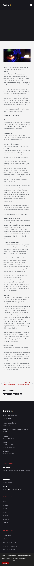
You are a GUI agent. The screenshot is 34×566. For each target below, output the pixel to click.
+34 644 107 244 (7, 482)
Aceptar (5, 563)
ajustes (13, 560)
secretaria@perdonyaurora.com (12, 489)
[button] (31, 4)
